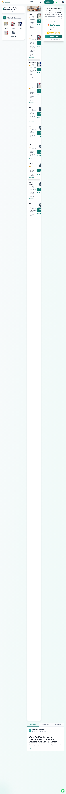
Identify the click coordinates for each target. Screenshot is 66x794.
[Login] (63, 2)
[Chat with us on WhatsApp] (62, 790)
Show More (31, 31)
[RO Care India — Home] (6, 2)
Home (12, 2)
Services (18, 2)
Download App (54, 36)
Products (25, 2)
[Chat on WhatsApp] (56, 2)
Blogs (40, 2)
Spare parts (31, 2)
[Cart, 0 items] (59, 2)
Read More (53, 22)
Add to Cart (40, 21)
